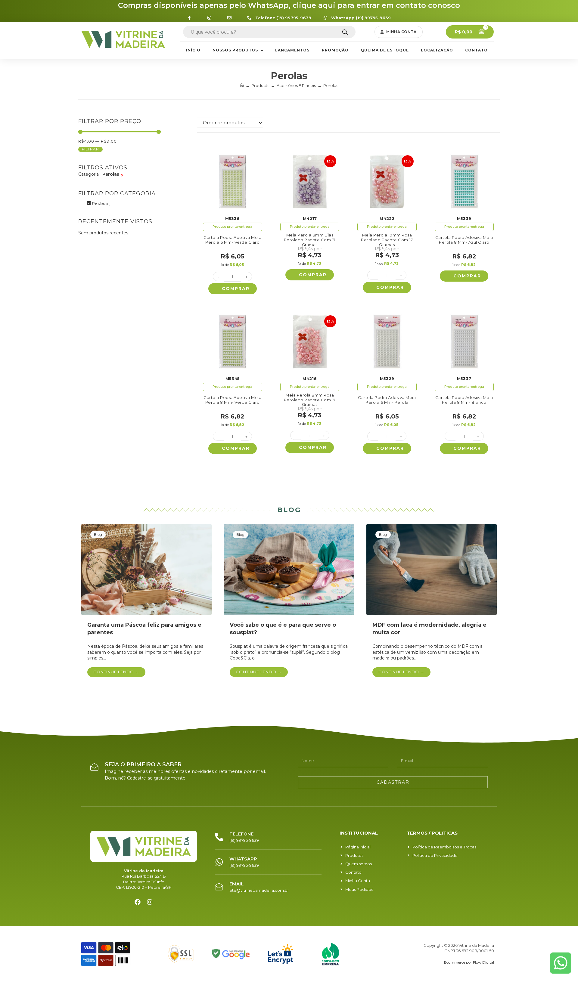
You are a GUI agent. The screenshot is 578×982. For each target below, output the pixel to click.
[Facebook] (138, 902)
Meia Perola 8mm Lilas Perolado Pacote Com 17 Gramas (310, 240)
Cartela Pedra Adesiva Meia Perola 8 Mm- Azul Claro (464, 240)
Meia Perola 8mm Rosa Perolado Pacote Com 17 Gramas (310, 400)
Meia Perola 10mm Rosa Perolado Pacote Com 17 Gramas (387, 240)
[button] (398, 32)
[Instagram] (150, 902)
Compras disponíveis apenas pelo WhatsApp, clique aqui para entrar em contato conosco (289, 5)
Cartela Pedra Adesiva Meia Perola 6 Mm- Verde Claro (232, 240)
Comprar (236, 288)
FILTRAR (90, 149)
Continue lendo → (116, 671)
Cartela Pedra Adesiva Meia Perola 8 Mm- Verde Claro (232, 400)
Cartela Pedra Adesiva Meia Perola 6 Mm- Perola (387, 400)
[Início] (242, 85)
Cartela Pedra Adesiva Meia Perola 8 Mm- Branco (464, 400)
